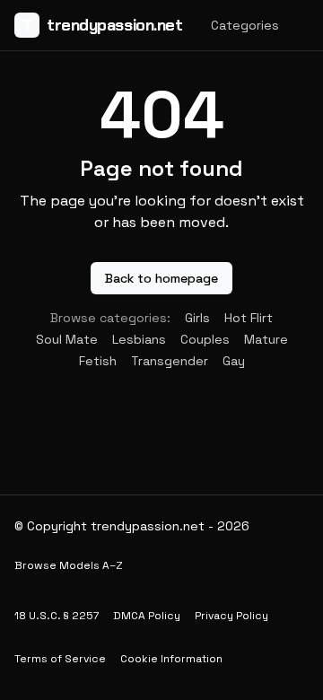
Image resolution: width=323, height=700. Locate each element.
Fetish (98, 361)
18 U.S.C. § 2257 (56, 615)
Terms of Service (60, 659)
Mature (266, 339)
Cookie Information (171, 659)
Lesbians (139, 339)
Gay (234, 361)
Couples (205, 339)
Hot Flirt (248, 318)
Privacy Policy (231, 615)
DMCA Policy (146, 615)
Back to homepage (161, 278)
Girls (197, 318)
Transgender (169, 361)
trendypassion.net (102, 25)
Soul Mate (67, 339)
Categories (245, 25)
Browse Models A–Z (68, 565)
